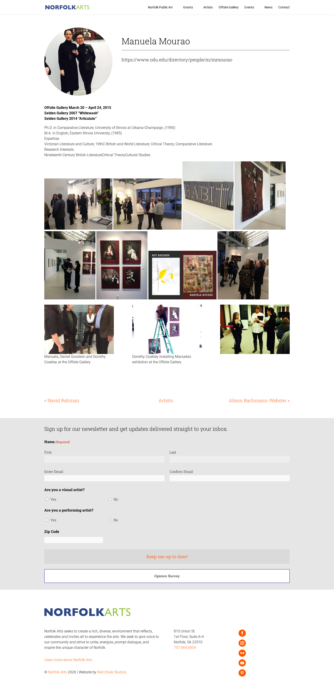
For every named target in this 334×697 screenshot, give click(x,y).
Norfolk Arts (57, 672)
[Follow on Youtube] (242, 663)
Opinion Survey (167, 576)
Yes (53, 499)
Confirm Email (181, 471)
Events (249, 7)
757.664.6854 (185, 647)
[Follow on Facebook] (242, 633)
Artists (208, 7)
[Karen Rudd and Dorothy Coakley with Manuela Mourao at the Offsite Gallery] (255, 329)
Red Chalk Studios (111, 672)
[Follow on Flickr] (242, 653)
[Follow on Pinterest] (242, 673)
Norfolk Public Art (160, 7)
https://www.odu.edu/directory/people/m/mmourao (177, 60)
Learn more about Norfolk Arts (68, 660)
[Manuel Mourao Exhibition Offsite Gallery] (167, 329)
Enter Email (53, 471)
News (268, 7)
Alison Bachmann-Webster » (259, 400)
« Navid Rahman (61, 400)
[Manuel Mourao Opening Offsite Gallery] (79, 329)
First (48, 452)
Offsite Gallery (229, 7)
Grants (188, 7)
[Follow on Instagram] (242, 643)
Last (172, 452)
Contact (284, 7)
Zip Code (51, 531)
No (116, 499)
